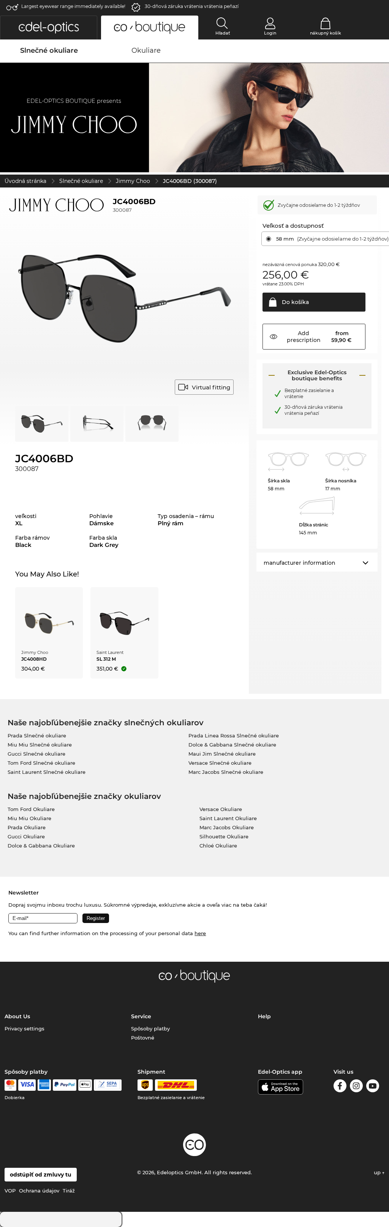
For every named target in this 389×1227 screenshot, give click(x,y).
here (200, 933)
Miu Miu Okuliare (29, 818)
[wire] (108, 1085)
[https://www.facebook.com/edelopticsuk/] (340, 1087)
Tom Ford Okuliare (31, 809)
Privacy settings (24, 1028)
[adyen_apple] (85, 1085)
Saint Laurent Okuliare (228, 818)
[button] (48, 27)
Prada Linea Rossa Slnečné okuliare (233, 735)
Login (270, 33)
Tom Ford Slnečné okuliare (41, 763)
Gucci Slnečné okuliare (36, 754)
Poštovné (142, 1038)
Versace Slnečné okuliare (219, 763)
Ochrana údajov (39, 1191)
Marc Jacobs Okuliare (226, 827)
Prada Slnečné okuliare (37, 735)
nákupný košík (325, 33)
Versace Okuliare (220, 809)
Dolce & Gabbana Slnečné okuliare (232, 745)
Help (264, 1016)
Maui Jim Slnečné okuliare (222, 754)
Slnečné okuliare (81, 181)
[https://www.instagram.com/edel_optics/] (356, 1087)
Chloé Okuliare (218, 846)
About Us (17, 1016)
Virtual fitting (211, 387)
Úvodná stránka (25, 181)
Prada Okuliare (27, 827)
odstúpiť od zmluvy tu (40, 1174)
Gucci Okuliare (26, 836)
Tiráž (69, 1191)
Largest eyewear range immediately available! (73, 6)
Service (141, 1016)
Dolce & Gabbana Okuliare (41, 846)
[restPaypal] (65, 1085)
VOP (10, 1191)
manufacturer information (299, 562)
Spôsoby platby (150, 1028)
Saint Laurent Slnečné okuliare (46, 772)
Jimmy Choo (133, 181)
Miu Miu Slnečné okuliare (40, 745)
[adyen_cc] (10, 1085)
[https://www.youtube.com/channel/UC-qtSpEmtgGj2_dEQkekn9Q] (372, 1087)
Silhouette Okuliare (223, 836)
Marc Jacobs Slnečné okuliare (225, 772)
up (378, 1172)
